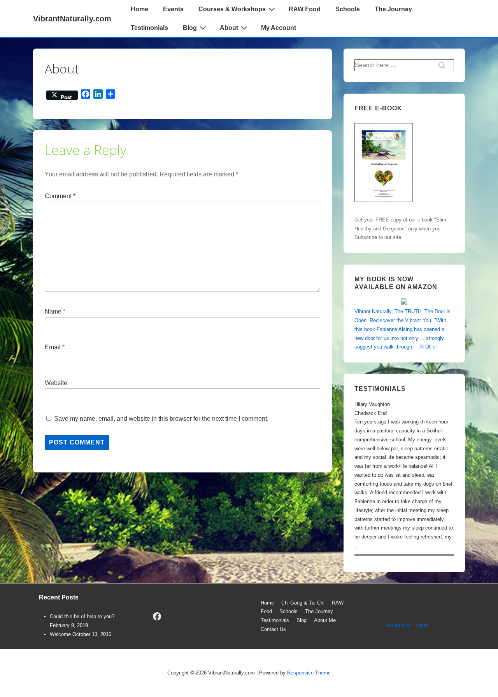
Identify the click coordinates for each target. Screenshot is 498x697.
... (356, 546)
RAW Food (305, 9)
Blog (190, 27)
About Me (325, 620)
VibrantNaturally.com (72, 18)
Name (53, 311)
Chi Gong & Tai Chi (302, 603)
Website (56, 383)
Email (53, 347)
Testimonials (149, 27)
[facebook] (157, 616)
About (229, 27)
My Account (278, 27)
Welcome (60, 634)
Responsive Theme (406, 625)
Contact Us (273, 629)
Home (139, 9)
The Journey (393, 9)
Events (173, 9)
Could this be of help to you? (82, 616)
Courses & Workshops (232, 9)
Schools (347, 9)
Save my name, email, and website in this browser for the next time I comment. (161, 418)
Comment (60, 196)
